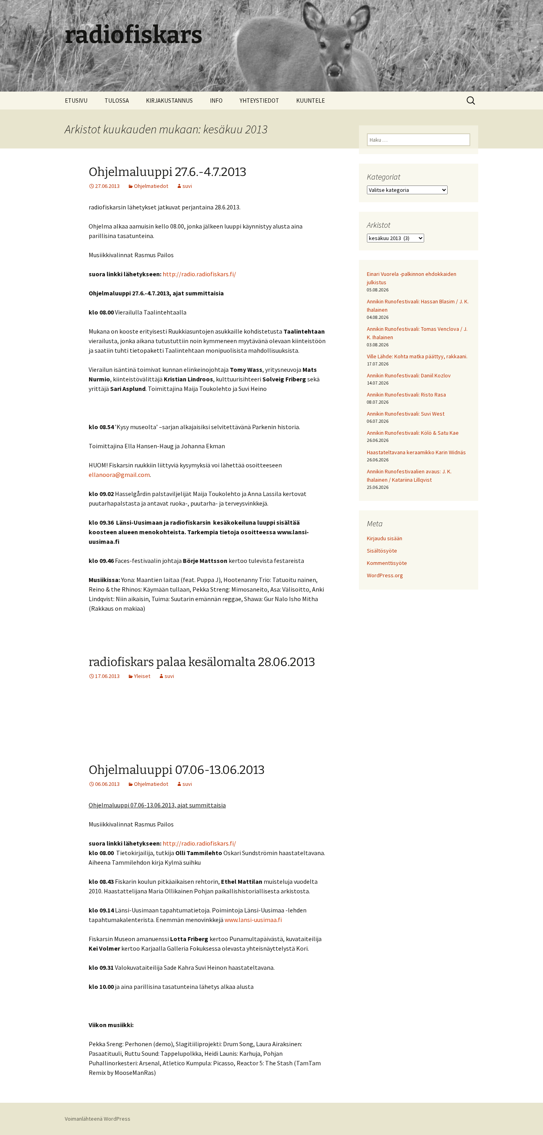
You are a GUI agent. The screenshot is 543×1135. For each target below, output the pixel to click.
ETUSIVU (76, 100)
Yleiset (142, 676)
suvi (187, 185)
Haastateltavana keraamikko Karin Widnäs (416, 452)
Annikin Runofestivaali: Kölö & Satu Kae (413, 432)
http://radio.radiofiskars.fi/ (199, 274)
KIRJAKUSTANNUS (169, 100)
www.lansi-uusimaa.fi (253, 920)
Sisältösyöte (382, 550)
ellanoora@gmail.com (119, 475)
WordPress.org (385, 575)
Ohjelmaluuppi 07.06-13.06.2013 (177, 770)
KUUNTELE (310, 100)
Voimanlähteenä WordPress (97, 1118)
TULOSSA (117, 100)
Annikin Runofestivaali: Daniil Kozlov (409, 375)
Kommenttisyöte (387, 563)
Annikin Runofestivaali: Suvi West (405, 413)
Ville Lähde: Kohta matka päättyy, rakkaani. (417, 356)
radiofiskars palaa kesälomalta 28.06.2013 (202, 662)
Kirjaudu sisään (384, 538)
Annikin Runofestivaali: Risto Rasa (406, 394)
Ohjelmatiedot (151, 185)
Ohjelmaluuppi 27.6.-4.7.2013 (167, 172)
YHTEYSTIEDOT (259, 100)
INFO (216, 100)
